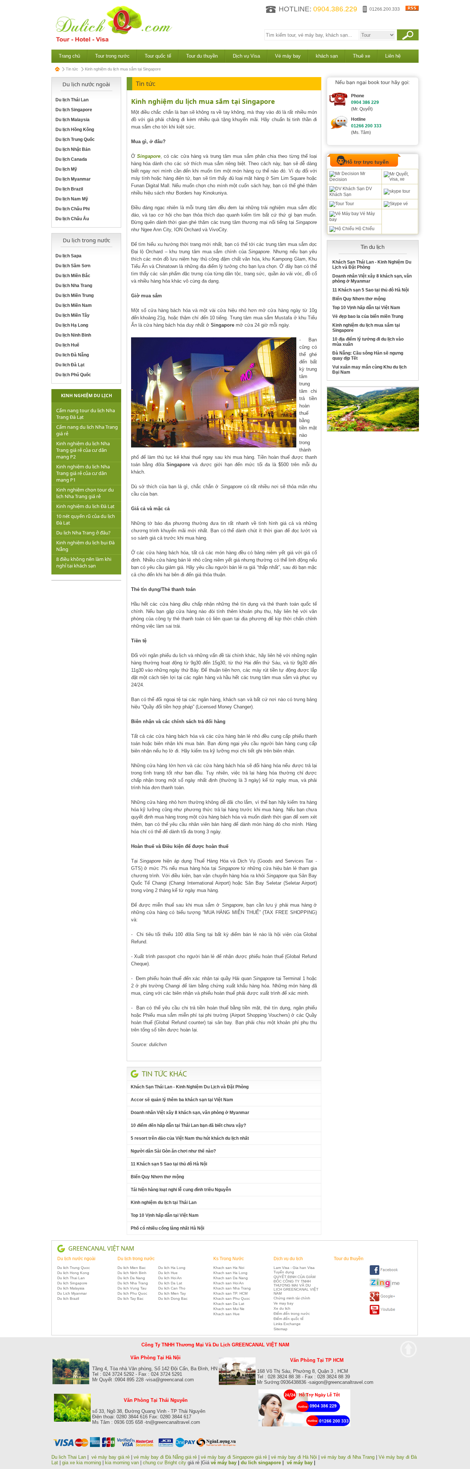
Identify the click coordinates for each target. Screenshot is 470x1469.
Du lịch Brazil (69, 189)
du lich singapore (261, 1462)
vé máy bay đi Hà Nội (294, 1457)
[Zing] (384, 1287)
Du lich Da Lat (170, 1283)
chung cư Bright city (164, 1462)
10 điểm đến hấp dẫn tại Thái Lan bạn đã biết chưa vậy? (188, 1125)
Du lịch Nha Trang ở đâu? (83, 532)
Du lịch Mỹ (66, 169)
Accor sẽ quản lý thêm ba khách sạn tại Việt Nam (182, 1099)
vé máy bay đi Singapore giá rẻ (234, 1457)
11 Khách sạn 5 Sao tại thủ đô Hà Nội (169, 1164)
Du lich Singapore (72, 1283)
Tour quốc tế (158, 56)
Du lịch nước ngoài (76, 1258)
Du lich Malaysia (70, 1288)
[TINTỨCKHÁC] (164, 1073)
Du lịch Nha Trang (73, 285)
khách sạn (327, 56)
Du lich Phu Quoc (132, 1293)
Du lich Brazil (68, 1298)
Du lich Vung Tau (132, 1288)
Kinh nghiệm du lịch (86, 395)
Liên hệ (393, 56)
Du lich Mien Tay (172, 1293)
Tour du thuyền (202, 56)
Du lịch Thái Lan (71, 99)
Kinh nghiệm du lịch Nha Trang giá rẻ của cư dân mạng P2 (83, 450)
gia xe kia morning (81, 1462)
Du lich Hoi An (170, 1278)
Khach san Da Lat (228, 1304)
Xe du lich (282, 1308)
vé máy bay (223, 1462)
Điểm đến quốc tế (289, 1319)
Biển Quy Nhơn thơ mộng (157, 1176)
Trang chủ (69, 56)
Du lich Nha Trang (133, 1283)
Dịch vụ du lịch (288, 1258)
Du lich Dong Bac (173, 1298)
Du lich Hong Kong (73, 1273)
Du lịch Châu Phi (72, 208)
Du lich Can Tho (171, 1288)
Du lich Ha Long (171, 1268)
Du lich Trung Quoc (73, 1268)
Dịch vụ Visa (246, 56)
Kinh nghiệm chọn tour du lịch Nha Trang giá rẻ (85, 493)
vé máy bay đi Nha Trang (348, 1457)
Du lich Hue (168, 1273)
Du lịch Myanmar (73, 179)
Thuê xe (361, 56)
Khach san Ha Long (230, 1273)
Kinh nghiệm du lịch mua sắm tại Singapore (203, 101)
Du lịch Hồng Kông (74, 129)
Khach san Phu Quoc (231, 1298)
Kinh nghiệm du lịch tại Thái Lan (163, 1202)
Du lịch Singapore (73, 109)
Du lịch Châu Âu (72, 218)
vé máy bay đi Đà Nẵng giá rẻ (165, 1457)
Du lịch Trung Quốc (75, 139)
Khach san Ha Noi (228, 1268)
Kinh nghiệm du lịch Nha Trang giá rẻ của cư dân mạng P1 (83, 473)
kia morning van (122, 1462)
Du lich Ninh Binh (132, 1273)
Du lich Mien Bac (132, 1268)
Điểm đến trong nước (292, 1314)
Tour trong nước (112, 56)
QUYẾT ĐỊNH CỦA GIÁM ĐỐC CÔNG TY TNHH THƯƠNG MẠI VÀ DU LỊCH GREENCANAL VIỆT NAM (296, 1285)
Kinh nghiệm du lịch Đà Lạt (85, 506)
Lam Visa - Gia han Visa (294, 1268)
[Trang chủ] (57, 69)
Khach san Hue (226, 1314)
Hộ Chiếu (364, 228)
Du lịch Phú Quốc (73, 374)
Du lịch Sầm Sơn (72, 265)
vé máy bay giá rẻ (111, 1457)
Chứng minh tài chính (292, 1298)
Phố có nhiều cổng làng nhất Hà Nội (167, 1228)
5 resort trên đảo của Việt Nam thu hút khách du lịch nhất (190, 1138)
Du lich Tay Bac (131, 1298)
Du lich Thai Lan (71, 1278)
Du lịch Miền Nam (73, 305)
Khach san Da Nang (230, 1278)
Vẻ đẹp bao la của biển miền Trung (367, 316)
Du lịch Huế (67, 345)
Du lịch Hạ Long (71, 325)
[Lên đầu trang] (408, 1349)
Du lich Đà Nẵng (72, 355)
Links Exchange (287, 1324)
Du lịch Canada (71, 159)
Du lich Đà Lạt (69, 364)
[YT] (384, 1314)
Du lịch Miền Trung (74, 295)
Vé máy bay (288, 56)
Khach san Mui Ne (229, 1309)
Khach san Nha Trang (232, 1288)
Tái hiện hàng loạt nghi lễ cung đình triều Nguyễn (181, 1189)
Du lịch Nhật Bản (72, 149)
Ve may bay (283, 1303)
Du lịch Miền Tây (72, 315)
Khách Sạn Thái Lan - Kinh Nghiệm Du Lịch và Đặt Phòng (190, 1086)
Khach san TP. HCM (230, 1293)
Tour (349, 203)
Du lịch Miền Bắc (72, 275)
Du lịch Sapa (68, 255)
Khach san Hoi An (228, 1283)
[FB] (384, 1274)
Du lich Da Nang (131, 1278)
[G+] (384, 1300)
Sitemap (281, 1329)
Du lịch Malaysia (72, 119)
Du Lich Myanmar (72, 1293)
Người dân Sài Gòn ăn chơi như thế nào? (173, 1151)
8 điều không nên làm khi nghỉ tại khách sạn (83, 562)
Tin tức (72, 69)
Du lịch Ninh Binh (73, 335)
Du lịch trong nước (136, 1258)
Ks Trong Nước (228, 1258)
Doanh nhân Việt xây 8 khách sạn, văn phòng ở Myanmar (190, 1112)
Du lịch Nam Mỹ (71, 199)
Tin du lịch (372, 247)
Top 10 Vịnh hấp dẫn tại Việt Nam (165, 1215)
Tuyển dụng (284, 1272)
